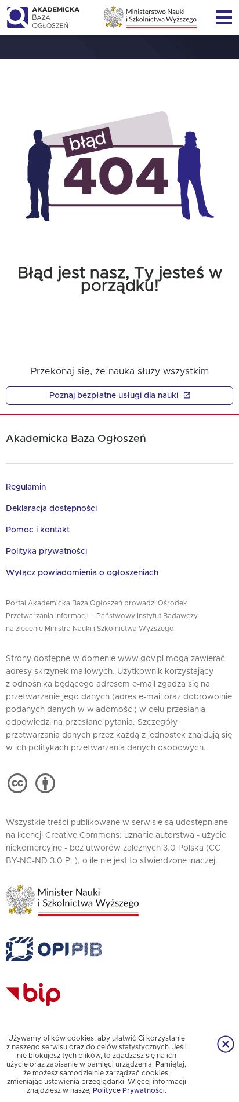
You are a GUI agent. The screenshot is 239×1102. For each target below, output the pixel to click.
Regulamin (26, 487)
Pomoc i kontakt (38, 530)
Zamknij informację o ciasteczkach (226, 1044)
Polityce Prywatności (129, 1090)
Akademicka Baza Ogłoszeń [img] (42, 17)
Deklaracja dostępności (51, 509)
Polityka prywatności (46, 552)
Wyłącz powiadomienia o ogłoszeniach (82, 573)
